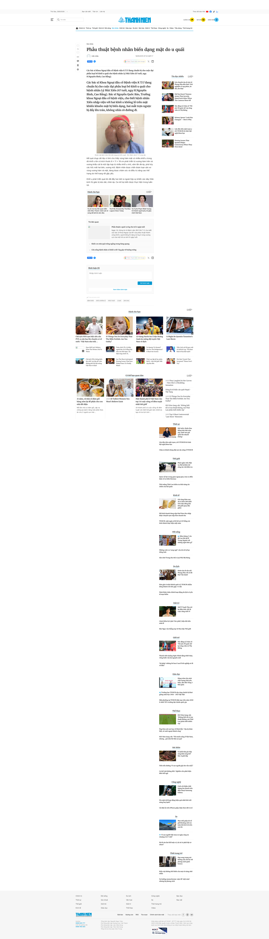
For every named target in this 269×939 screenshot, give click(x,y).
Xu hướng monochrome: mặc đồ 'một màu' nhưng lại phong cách (174, 880)
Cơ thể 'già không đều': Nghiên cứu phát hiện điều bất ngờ (175, 772)
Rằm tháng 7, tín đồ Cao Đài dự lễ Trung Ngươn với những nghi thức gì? (185, 539)
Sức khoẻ (104, 900)
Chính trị (82, 28)
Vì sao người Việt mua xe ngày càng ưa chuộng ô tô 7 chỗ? (174, 836)
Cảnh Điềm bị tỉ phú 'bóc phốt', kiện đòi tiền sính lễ (175, 622)
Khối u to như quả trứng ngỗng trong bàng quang (110, 244)
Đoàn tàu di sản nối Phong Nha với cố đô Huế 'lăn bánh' (185, 573)
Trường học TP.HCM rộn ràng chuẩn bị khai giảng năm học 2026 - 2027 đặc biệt (176, 693)
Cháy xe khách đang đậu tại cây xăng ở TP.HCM (176, 450)
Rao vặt (179, 900)
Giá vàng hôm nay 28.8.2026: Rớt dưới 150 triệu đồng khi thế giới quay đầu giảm (185, 504)
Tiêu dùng (178, 28)
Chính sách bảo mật (157, 915)
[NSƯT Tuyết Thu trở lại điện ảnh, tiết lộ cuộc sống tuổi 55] (167, 611)
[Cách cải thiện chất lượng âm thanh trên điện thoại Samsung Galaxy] (167, 790)
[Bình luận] (78, 61)
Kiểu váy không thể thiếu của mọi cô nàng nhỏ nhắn (175, 872)
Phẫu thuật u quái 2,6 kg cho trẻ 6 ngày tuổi (128, 227)
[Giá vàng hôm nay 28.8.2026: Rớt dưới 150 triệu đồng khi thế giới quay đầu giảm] (167, 503)
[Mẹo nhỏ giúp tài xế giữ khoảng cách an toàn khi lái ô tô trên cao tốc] (167, 825)
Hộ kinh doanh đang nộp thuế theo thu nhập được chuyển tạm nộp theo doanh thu (175, 514)
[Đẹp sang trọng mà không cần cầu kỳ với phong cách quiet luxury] (167, 861)
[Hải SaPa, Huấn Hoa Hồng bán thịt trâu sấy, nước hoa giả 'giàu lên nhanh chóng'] (167, 432)
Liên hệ (102, 11)
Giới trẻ (122, 28)
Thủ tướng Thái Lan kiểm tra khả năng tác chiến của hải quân (174, 485)
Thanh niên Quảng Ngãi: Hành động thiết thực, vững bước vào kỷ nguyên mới (176, 657)
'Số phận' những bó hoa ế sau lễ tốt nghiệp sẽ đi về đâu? (176, 664)
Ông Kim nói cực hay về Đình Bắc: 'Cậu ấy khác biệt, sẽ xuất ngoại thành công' (176, 730)
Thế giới (95, 28)
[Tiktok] (214, 11)
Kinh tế (101, 28)
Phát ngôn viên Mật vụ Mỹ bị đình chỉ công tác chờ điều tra (185, 465)
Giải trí (147, 28)
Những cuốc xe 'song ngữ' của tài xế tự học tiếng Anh (174, 551)
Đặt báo (120, 915)
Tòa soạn (144, 915)
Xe (168, 28)
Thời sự (88, 28)
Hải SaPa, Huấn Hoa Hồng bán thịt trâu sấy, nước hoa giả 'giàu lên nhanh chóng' (185, 432)
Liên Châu (126, 300)
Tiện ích (95, 11)
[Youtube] (207, 11)
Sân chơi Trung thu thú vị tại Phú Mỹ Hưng (174, 558)
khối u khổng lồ (100, 300)
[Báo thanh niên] (134, 19)
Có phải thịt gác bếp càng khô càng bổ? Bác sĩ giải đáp (185, 754)
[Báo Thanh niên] (84, 915)
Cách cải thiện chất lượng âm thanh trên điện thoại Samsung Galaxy (185, 789)
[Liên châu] (89, 56)
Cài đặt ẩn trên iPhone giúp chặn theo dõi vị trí (176, 808)
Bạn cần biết (86, 11)
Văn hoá (129, 900)
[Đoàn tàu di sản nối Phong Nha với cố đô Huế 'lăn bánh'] (167, 575)
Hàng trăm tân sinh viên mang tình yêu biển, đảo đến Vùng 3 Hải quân (185, 681)
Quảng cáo (129, 915)
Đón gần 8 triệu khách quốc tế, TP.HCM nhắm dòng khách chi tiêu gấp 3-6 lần (175, 586)
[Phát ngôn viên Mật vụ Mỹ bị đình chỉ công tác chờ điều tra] (167, 467)
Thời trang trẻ (187, 28)
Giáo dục (128, 28)
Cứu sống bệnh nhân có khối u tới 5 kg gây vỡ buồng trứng (114, 250)
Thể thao (154, 28)
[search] (70, 20)
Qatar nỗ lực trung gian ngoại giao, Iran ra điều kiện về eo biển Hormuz (176, 478)
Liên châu (95, 56)
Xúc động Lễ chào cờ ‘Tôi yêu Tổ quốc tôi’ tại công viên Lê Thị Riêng (185, 645)
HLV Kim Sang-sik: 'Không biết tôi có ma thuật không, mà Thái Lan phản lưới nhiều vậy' (185, 719)
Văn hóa (141, 28)
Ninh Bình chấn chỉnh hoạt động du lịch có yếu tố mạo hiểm (176, 593)
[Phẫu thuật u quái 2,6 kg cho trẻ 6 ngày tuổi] (99, 232)
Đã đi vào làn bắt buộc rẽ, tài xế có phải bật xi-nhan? (175, 844)
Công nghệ (162, 28)
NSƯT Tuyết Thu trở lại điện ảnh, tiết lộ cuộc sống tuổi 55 (185, 609)
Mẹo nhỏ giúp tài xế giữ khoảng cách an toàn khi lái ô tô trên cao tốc (185, 824)
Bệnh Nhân (90, 300)
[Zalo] (217, 11)
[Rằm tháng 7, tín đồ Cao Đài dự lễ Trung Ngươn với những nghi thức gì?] (167, 540)
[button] (78, 45)
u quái (119, 300)
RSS (137, 915)
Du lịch (135, 28)
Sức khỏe (115, 28)
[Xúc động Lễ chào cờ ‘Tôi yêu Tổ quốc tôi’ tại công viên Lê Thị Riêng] (167, 646)
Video (171, 28)
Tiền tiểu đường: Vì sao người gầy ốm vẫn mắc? (176, 766)
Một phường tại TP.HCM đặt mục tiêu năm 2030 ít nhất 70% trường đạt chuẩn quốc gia (176, 701)
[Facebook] (210, 11)
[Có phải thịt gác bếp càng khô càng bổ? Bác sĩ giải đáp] (167, 756)
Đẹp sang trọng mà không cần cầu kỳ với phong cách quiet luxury (185, 861)
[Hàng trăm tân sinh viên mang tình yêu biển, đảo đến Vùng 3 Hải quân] (167, 682)
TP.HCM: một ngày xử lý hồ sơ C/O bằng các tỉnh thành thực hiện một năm (174, 522)
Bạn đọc (180, 896)
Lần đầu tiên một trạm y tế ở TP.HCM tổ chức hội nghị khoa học (175, 443)
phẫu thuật (111, 300)
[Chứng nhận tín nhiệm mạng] (159, 931)
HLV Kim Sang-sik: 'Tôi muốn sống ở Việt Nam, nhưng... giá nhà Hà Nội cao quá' (176, 738)
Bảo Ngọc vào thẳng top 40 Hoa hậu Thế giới (175, 629)
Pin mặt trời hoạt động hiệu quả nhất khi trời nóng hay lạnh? (175, 801)
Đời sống (108, 28)
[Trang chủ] (77, 28)
